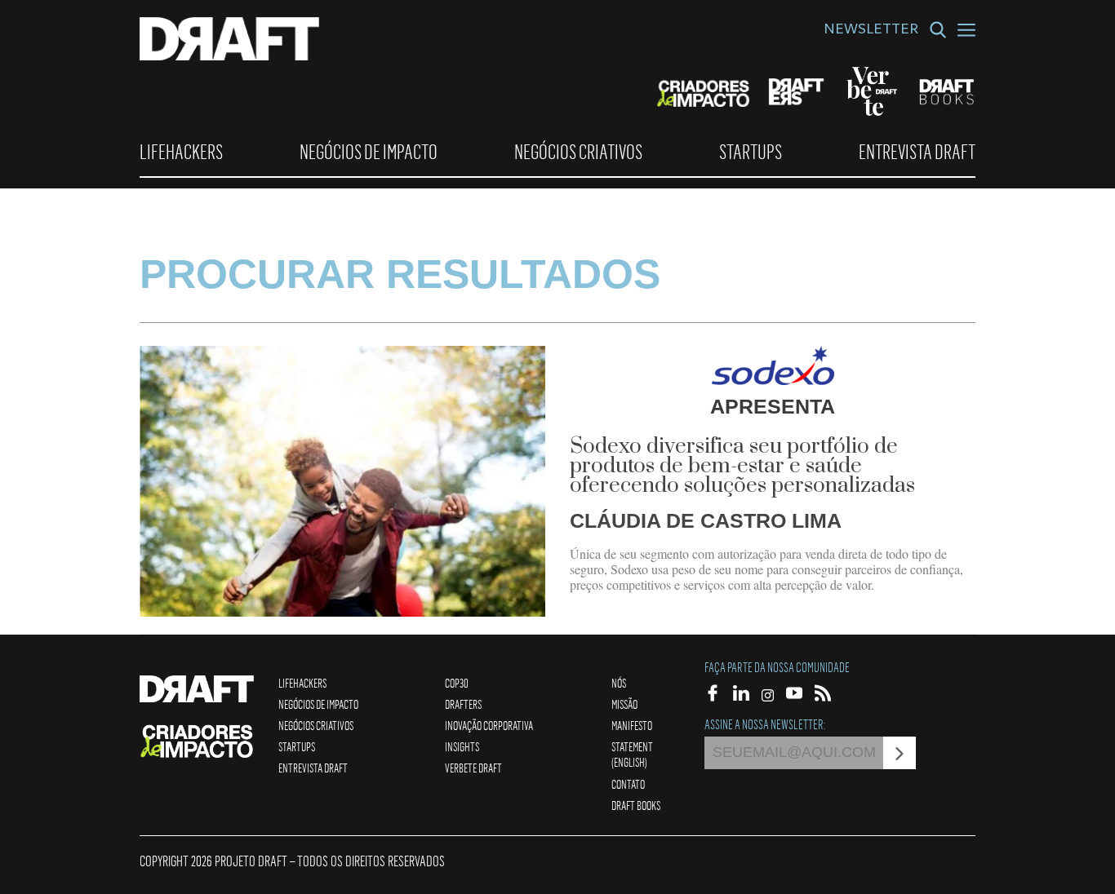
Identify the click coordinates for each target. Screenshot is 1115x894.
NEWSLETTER (871, 31)
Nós (618, 682)
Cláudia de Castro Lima (706, 520)
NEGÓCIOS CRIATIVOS (578, 151)
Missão (624, 704)
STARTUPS (750, 151)
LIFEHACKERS (181, 151)
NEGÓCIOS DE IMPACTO (369, 151)
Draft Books (635, 805)
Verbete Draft (473, 767)
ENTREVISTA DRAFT (917, 151)
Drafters (463, 704)
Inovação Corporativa (489, 725)
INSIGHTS (462, 746)
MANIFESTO (631, 725)
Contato (628, 784)
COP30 (457, 682)
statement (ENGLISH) (632, 754)
